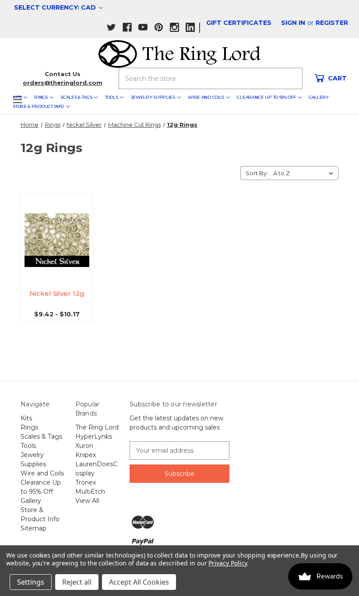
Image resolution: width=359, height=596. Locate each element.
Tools (111, 97)
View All (87, 501)
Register (332, 23)
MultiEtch (90, 492)
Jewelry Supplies (153, 97)
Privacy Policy (227, 563)
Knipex (85, 455)
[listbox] (305, 173)
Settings (30, 582)
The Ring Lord (97, 427)
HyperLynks (93, 436)
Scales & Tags (76, 97)
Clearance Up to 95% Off (266, 97)
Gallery (319, 97)
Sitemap (33, 528)
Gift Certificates (238, 23)
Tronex (85, 482)
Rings (41, 97)
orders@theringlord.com (62, 82)
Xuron (84, 446)
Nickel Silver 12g (56, 293)
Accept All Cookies (139, 582)
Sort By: (257, 173)
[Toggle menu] (17, 99)
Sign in (293, 23)
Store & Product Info (38, 106)
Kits (26, 418)
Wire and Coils (206, 97)
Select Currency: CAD (56, 7)
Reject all (77, 582)
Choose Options (59, 248)
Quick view (60, 228)
